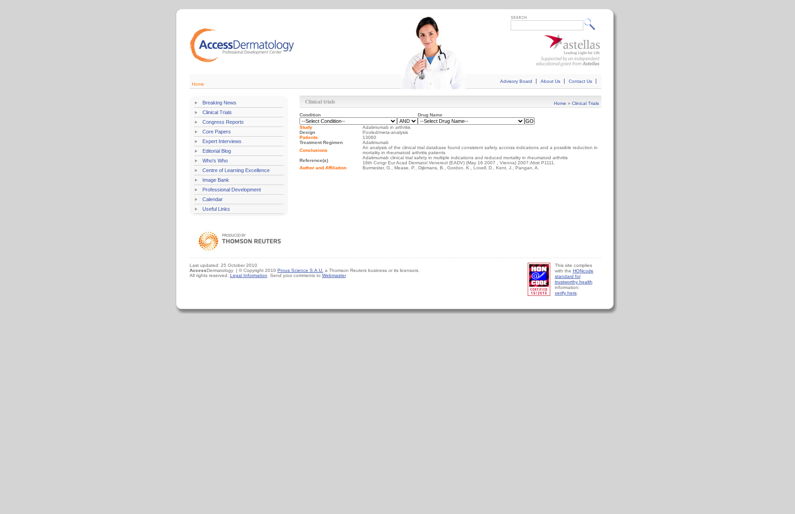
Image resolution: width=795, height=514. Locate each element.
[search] (591, 24)
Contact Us (580, 81)
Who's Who (215, 160)
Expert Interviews (222, 141)
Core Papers (216, 131)
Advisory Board (516, 81)
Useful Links (216, 209)
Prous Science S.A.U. (300, 270)
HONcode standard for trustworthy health (574, 276)
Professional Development (231, 189)
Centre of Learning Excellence (236, 170)
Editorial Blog (216, 151)
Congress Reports (223, 122)
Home (198, 84)
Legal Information (248, 275)
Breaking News (219, 102)
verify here (566, 292)
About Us (550, 81)
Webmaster (334, 275)
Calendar (212, 199)
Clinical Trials (217, 112)
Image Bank (215, 180)
